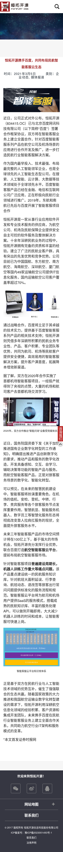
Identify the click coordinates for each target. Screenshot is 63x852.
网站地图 (31, 804)
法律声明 (31, 842)
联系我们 (31, 815)
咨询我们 (60, 433)
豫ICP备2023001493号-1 (38, 832)
